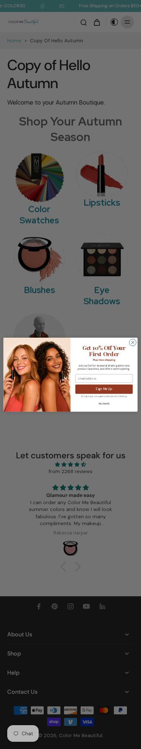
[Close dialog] (132, 342)
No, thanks (104, 403)
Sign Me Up (104, 389)
